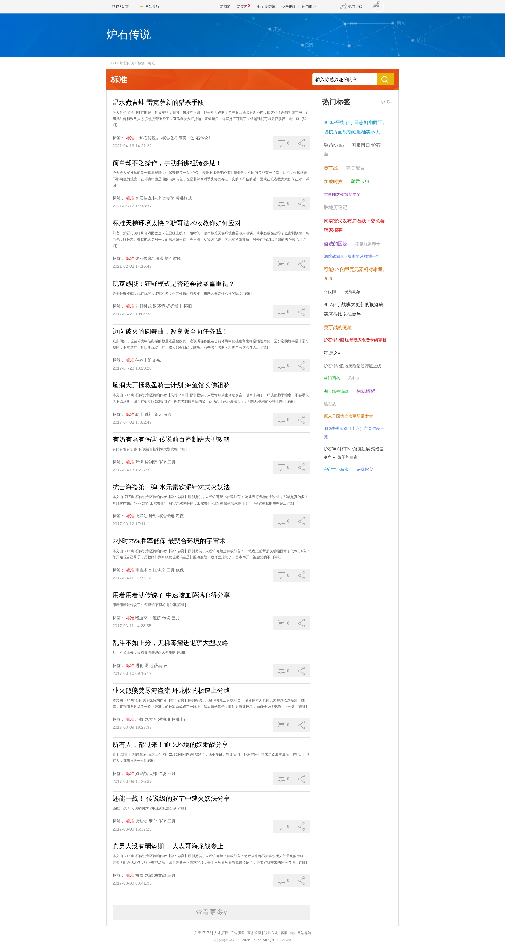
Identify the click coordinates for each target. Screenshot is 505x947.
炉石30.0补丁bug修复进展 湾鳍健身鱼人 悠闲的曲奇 (353, 453)
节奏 (183, 138)
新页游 (242, 6)
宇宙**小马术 (336, 469)
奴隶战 (141, 773)
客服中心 (288, 933)
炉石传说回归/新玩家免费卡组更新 (355, 340)
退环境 (159, 306)
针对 (153, 516)
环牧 (139, 719)
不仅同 (330, 291)
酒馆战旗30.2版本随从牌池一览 (352, 256)
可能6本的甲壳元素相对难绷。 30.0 (355, 274)
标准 (130, 138)
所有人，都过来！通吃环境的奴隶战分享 (170, 744)
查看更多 (211, 912)
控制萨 (151, 462)
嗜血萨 (141, 618)
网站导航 (152, 6)
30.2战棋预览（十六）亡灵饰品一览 (354, 432)
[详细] (247, 293)
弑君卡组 (360, 181)
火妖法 (141, 516)
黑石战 (330, 404)
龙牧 (149, 719)
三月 (171, 462)
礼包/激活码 (265, 6)
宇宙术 (141, 570)
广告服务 (238, 933)
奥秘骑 (168, 198)
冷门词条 (332, 378)
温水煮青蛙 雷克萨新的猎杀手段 (158, 102)
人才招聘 (221, 933)
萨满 (139, 462)
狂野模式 (143, 306)
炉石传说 (127, 63)
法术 (159, 258)
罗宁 (153, 821)
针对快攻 (162, 719)
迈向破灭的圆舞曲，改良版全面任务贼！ (170, 331)
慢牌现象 (352, 291)
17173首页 (120, 6)
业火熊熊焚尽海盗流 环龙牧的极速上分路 (171, 690)
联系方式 (271, 933)
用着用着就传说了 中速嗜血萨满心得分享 (171, 595)
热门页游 (309, 6)
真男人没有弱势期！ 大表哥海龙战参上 (168, 846)
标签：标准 (146, 63)
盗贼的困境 (335, 243)
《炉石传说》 (200, 138)
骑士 (139, 414)
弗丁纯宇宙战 (336, 391)
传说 (162, 462)
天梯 (153, 773)
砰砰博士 (174, 306)
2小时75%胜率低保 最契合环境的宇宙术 (169, 541)
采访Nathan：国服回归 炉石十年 (354, 150)
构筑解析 (366, 391)
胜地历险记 (335, 207)
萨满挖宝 (365, 469)
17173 (111, 63)
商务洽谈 (254, 933)
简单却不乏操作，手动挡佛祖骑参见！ (167, 163)
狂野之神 (333, 353)
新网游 (225, 6)
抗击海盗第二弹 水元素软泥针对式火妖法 (171, 487)
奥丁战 (331, 168)
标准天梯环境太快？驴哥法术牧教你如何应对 (177, 223)
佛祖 (149, 414)
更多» (386, 101)
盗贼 (157, 360)
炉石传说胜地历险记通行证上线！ (354, 366)
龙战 (149, 875)
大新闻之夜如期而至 (342, 194)
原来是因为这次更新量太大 (348, 416)
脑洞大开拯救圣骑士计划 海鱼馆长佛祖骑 (171, 385)
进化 (139, 665)
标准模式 (169, 138)
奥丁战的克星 (338, 327)
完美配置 (355, 168)
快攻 (157, 198)
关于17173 (202, 933)
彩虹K (353, 378)
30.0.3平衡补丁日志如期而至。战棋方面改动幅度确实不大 (355, 127)
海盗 (167, 414)
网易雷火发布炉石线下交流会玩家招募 (354, 225)
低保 (180, 570)
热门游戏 (355, 6)
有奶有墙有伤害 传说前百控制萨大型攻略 (171, 439)
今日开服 (288, 6)
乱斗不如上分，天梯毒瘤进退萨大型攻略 (170, 642)
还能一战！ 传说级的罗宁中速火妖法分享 (171, 798)
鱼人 (158, 414)
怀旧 (188, 306)
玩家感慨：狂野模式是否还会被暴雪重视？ (174, 283)
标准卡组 (166, 516)
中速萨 (155, 618)
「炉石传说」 (147, 138)
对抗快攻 (157, 570)
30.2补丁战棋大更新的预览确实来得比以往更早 (353, 309)
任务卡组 (143, 360)
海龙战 (160, 875)
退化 (149, 665)
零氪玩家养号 (367, 244)
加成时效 (333, 181)
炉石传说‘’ (144, 258)
